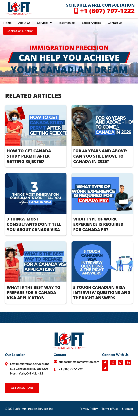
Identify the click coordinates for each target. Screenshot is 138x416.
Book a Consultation (20, 31)
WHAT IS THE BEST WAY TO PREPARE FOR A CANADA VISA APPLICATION (33, 292)
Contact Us (115, 22)
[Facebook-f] (105, 362)
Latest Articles (91, 22)
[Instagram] (113, 362)
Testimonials (66, 22)
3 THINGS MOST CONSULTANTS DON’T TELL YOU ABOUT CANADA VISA (34, 224)
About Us (24, 22)
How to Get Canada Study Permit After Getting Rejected (29, 156)
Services (42, 22)
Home (7, 22)
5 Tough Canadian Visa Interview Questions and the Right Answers (101, 292)
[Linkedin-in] (128, 362)
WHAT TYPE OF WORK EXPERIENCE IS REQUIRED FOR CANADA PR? (98, 224)
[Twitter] (105, 368)
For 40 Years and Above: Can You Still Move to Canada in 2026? (100, 156)
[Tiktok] (120, 362)
